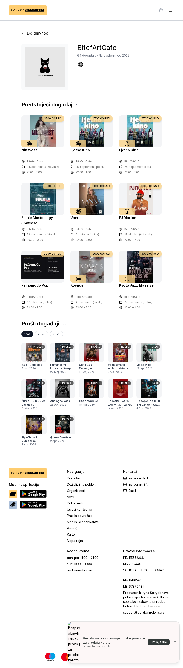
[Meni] (170, 10)
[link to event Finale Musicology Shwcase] (42, 199)
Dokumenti (75, 503)
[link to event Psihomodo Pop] (42, 267)
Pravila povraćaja (79, 516)
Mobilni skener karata (83, 522)
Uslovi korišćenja (79, 509)
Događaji (73, 478)
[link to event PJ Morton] (140, 199)
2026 (41, 334)
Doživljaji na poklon (81, 484)
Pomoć (72, 528)
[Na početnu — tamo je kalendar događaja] (28, 10)
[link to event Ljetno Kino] (91, 131)
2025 (56, 334)
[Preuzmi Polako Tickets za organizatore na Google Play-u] (33, 505)
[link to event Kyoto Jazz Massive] (140, 267)
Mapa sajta (75, 541)
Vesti (70, 497)
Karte (71, 534)
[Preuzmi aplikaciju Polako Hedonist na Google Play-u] (33, 494)
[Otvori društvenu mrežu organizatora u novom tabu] (80, 64)
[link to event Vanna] (91, 199)
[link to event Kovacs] (91, 267)
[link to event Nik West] (42, 131)
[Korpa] (161, 10)
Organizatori (76, 491)
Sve (27, 334)
